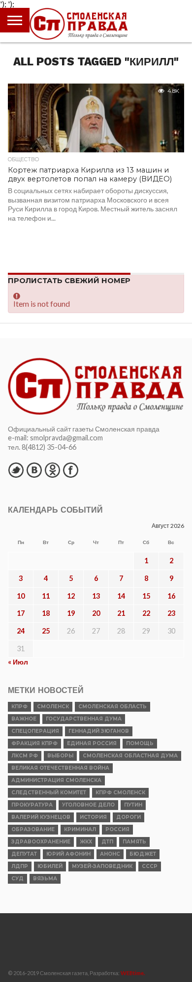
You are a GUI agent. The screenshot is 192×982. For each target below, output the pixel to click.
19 (71, 613)
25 (46, 631)
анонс (110, 854)
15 (146, 596)
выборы (60, 755)
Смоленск (53, 706)
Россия (117, 829)
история (93, 817)
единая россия (92, 743)
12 (71, 596)
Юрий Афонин (68, 854)
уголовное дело (88, 805)
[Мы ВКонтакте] (34, 470)
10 (21, 596)
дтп (107, 841)
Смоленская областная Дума (130, 755)
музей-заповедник (102, 866)
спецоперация (35, 731)
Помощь (140, 743)
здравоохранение (40, 841)
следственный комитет (48, 792)
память (134, 841)
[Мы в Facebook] (70, 470)
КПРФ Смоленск (120, 792)
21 (121, 613)
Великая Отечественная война (60, 768)
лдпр (19, 866)
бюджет (142, 854)
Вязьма (45, 878)
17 (21, 613)
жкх (86, 841)
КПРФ (19, 706)
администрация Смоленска (56, 780)
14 (121, 596)
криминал (80, 829)
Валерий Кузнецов (40, 817)
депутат (24, 854)
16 (171, 596)
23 (171, 613)
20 (96, 613)
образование (33, 829)
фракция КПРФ (34, 743)
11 (46, 596)
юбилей (50, 866)
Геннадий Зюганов (98, 731)
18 (46, 613)
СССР (150, 866)
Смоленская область (112, 706)
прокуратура (32, 805)
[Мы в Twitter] (16, 470)
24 (21, 631)
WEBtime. (133, 973)
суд (17, 878)
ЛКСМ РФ (24, 755)
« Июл (18, 662)
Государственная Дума (84, 719)
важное (23, 719)
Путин (133, 805)
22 (146, 613)
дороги (128, 817)
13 (96, 596)
